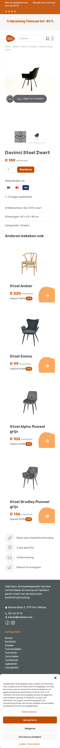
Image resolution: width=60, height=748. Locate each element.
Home (8, 46)
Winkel (16, 46)
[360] (20, 137)
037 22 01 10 (14, 613)
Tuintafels (11, 652)
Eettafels (10, 641)
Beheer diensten (29, 712)
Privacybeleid (34, 744)
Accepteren (30, 720)
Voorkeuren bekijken (30, 737)
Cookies (22, 744)
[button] (55, 677)
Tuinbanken (11, 660)
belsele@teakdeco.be (20, 617)
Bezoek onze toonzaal (44, 2)
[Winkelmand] (46, 38)
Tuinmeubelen (13, 649)
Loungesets (12, 667)
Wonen (24, 46)
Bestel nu (26, 169)
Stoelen (33, 46)
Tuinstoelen (12, 656)
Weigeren (30, 728)
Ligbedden (11, 663)
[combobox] (30, 38)
